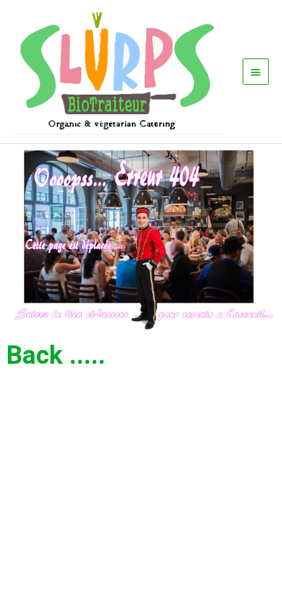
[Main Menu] (256, 71)
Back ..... (56, 355)
